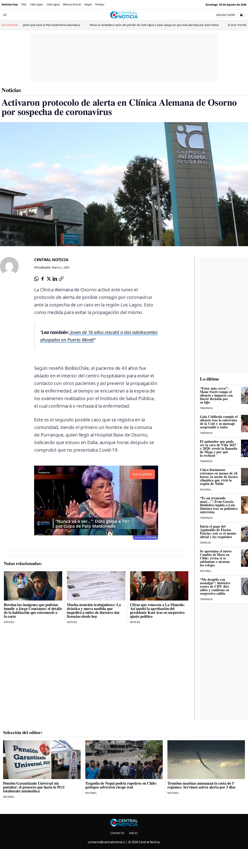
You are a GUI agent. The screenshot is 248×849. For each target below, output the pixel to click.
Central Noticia (51, 259)
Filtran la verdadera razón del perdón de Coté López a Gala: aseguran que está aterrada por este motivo (122, 25)
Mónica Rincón (72, 4)
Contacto (117, 833)
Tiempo (99, 4)
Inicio (133, 833)
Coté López (36, 4)
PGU (24, 4)
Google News (225, 15)
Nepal (88, 4)
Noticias (11, 89)
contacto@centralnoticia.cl (106, 842)
